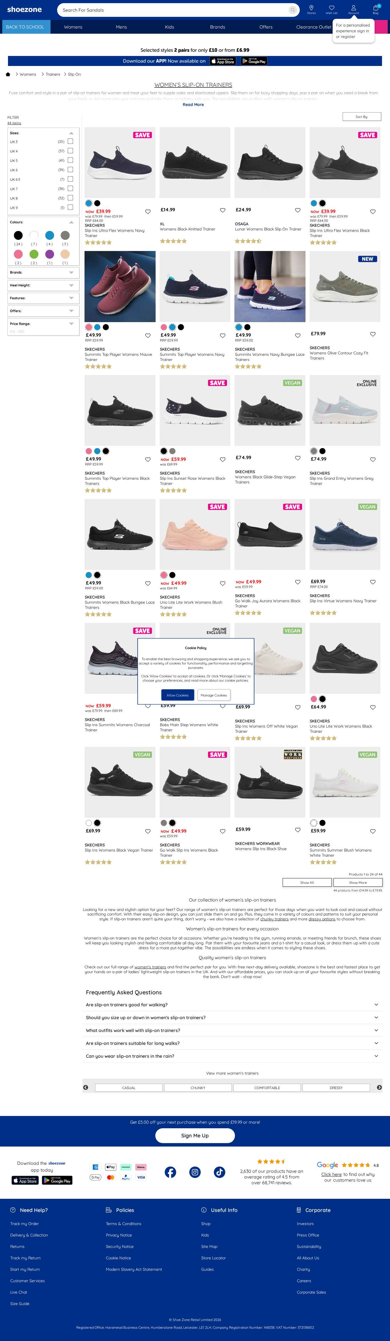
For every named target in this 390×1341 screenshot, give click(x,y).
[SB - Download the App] (195, 61)
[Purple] (49, 254)
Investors (305, 1223)
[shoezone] (24, 10)
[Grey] (65, 235)
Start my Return (25, 1269)
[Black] (18, 235)
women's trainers (150, 966)
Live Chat (18, 1292)
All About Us (308, 1257)
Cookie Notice (118, 1257)
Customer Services (27, 1280)
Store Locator (213, 1257)
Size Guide (19, 1303)
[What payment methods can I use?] (118, 1172)
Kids (205, 1235)
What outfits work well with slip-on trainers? (133, 1030)
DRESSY (336, 1087)
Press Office (308, 1235)
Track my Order (24, 1223)
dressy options (322, 919)
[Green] (34, 254)
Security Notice (120, 1246)
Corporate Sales (311, 1292)
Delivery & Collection (29, 1235)
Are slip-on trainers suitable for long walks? (133, 1043)
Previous (86, 1088)
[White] (34, 235)
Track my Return (25, 1257)
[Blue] (49, 235)
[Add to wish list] (147, 212)
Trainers (53, 74)
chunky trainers (274, 919)
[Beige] (65, 254)
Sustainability (309, 1246)
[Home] (8, 74)
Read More (193, 104)
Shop (205, 1223)
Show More (358, 882)
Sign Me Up (195, 1135)
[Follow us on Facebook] (170, 1172)
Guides (207, 1269)
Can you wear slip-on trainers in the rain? (130, 1056)
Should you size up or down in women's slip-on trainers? (146, 1017)
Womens (28, 74)
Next (379, 1088)
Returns (17, 1246)
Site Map (209, 1246)
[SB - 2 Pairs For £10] (195, 50)
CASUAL (129, 1087)
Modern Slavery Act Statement (134, 1269)
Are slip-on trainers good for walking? (127, 1004)
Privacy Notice (119, 1235)
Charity (303, 1269)
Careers (304, 1280)
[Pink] (18, 254)
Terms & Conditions (123, 1223)
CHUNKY (198, 1087)
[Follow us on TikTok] (219, 1172)
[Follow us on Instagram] (195, 1172)
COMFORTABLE (267, 1087)
